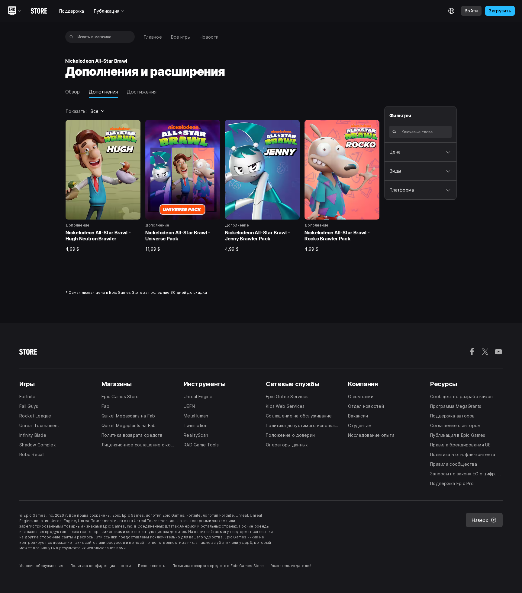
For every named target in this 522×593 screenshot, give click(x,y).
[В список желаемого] (133, 126)
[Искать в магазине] (71, 37)
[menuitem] (153, 37)
